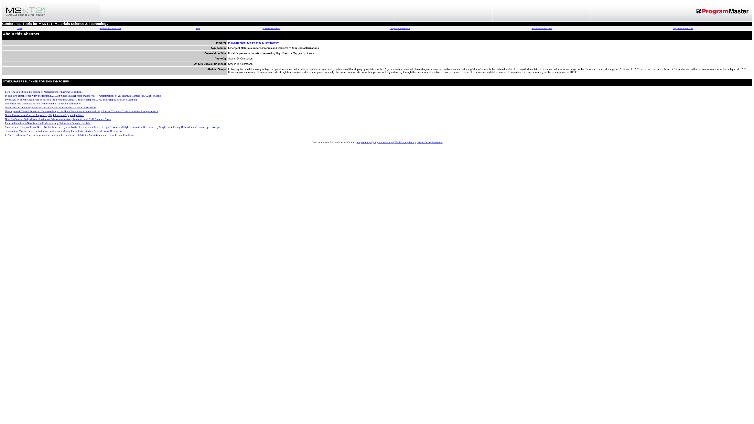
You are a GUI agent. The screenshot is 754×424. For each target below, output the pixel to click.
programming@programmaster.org (374, 142)
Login (19, 28)
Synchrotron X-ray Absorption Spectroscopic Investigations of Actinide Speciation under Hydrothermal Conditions (70, 134)
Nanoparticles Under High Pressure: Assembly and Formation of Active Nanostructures (50, 107)
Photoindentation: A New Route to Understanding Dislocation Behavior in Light (48, 123)
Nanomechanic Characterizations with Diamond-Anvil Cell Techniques (43, 103)
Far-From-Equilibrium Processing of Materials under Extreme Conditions (43, 91)
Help (198, 28)
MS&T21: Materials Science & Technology (253, 42)
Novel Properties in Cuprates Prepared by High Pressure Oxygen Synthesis (44, 115)
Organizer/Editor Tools (683, 28)
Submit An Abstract (271, 28)
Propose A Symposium (400, 28)
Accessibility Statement (430, 142)
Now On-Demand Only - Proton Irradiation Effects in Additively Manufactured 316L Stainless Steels (58, 119)
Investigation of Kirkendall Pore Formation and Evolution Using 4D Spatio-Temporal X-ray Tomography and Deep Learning (71, 99)
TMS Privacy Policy (405, 142)
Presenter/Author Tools (542, 28)
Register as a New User (110, 28)
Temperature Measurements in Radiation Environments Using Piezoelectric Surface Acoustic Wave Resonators (63, 131)
